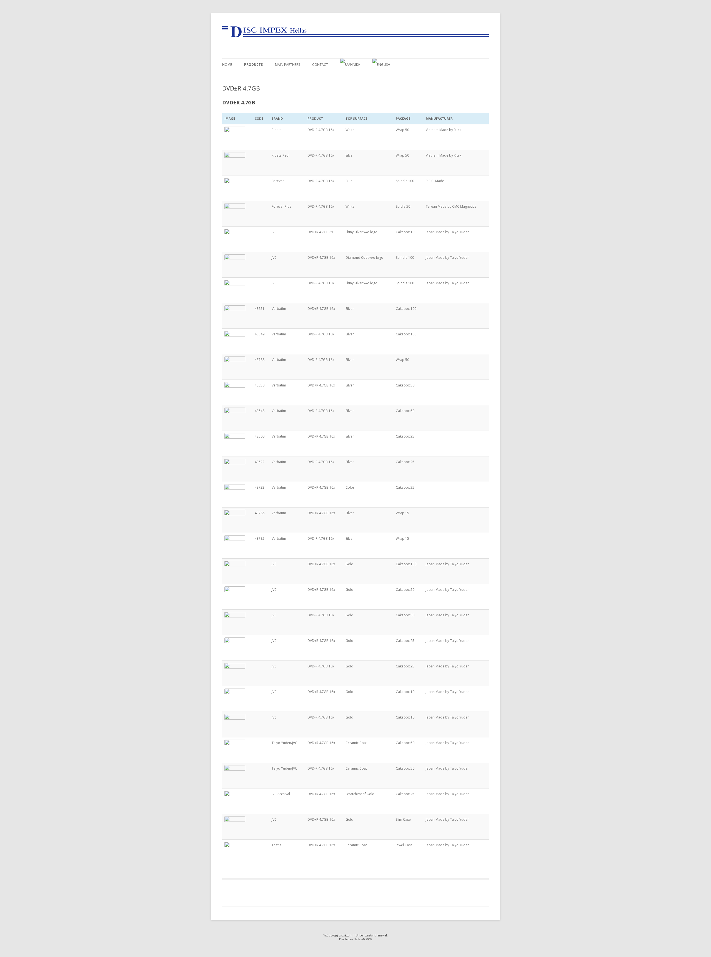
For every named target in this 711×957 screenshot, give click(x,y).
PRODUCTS (253, 64)
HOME (227, 64)
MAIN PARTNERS (287, 64)
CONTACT (320, 64)
